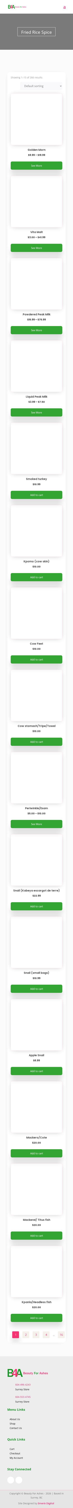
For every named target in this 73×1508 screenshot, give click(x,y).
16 (61, 1335)
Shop (12, 1423)
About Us (15, 1419)
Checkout (15, 1453)
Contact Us (16, 1428)
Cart (12, 1449)
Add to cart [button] (36, 495)
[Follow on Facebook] (10, 1480)
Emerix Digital (46, 1503)
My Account (16, 1457)
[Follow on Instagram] (18, 1480)
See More (36, 165)
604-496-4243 (23, 1384)
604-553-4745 (23, 1396)
